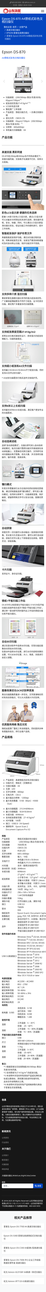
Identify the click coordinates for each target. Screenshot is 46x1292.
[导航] (42, 11)
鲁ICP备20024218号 (17, 1203)
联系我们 (5, 1160)
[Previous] (4, 79)
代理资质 (5, 1164)
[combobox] (17, 1186)
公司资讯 (5, 1137)
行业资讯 (5, 1142)
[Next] (41, 79)
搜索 (3, 1182)
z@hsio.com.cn (29, 2)
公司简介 (5, 1155)
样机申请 (5, 1169)
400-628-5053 (16, 2)
